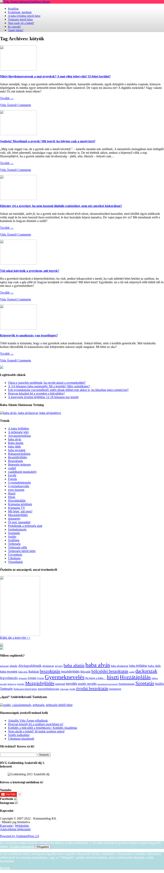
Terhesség (14, 543)
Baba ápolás (15, 443)
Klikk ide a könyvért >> (15, 637)
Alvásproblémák (30, 666)
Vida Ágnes (7, 105)
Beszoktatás (15, 461)
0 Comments (23, 105)
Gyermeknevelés (18, 486)
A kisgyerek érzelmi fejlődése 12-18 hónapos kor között (43, 397)
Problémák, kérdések (20, 12)
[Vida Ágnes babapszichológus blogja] (25, 1)
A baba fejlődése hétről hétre (24, 15)
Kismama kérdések (20, 504)
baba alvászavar (119, 665)
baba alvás (14, 439)
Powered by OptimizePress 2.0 (19, 836)
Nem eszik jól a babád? (21, 23)
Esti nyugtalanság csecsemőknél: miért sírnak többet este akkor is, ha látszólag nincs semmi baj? (68, 390)
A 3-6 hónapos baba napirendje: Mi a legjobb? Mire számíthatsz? (49, 386)
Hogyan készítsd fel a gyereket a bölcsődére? (36, 393)
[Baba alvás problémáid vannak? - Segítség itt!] (30, 413)
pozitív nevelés (87, 683)
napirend (60, 683)
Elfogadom (43, 846)
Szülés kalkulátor (19, 735)
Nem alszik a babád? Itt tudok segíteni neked (36, 731)
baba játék (14, 446)
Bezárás (5, 868)
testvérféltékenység (48, 688)
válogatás (64, 689)
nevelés (71, 683)
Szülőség (13, 540)
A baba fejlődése (18, 428)
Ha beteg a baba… (95, 678)
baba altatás (74, 665)
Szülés (12, 536)
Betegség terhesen (19, 464)
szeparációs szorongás (107, 684)
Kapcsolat (6, 825)
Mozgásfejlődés (18, 515)
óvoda (72, 689)
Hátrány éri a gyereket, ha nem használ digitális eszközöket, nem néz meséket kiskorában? (61, 206)
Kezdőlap (13, 8)
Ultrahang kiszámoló (21, 738)
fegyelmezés (9, 678)
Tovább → (7, 98)
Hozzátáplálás (17, 500)
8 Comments (23, 360)
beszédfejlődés (70, 671)
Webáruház (22, 825)
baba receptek (16, 450)
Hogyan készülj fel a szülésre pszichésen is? (35, 724)
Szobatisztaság (17, 529)
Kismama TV (16, 507)
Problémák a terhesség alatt (25, 525)
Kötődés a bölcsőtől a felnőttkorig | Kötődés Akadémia (42, 727)
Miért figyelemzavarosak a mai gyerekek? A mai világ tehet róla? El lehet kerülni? (55, 76)
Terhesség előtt (17, 547)
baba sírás (23, 671)
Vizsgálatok (15, 562)
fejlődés (32, 678)
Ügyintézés (15, 554)
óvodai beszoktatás (92, 688)
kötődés (20, 684)
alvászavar (48, 665)
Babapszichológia (19, 453)
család (12, 468)
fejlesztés (23, 678)
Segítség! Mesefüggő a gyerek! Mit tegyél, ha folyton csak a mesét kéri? (47, 141)
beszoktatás (50, 671)
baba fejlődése (138, 666)
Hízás (11, 497)
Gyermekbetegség (19, 482)
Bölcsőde (85, 671)
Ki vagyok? (14, 26)
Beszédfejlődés (17, 457)
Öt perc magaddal (19, 522)
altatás (13, 665)
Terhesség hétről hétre (20, 19)
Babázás (33, 671)
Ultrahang (14, 558)
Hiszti (11, 493)
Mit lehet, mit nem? (20, 511)
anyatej (59, 665)
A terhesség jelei (18, 432)
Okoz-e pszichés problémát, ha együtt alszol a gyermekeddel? (47, 382)
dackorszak (146, 671)
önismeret (14, 518)
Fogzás (12, 479)
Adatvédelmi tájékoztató (15, 829)
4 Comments (23, 299)
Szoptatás (14, 533)
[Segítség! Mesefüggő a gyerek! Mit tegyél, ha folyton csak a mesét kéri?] (18, 134)
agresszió (4, 666)
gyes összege (16, 489)
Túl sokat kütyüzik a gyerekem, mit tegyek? (29, 270)
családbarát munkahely (22, 471)
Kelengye (12, 684)
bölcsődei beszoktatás (109, 671)
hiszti (113, 677)
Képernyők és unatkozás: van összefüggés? (29, 335)
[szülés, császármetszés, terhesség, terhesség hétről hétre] (36, 705)
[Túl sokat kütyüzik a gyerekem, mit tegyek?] (18, 263)
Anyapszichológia (19, 435)
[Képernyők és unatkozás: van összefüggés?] (18, 328)
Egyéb (12, 475)
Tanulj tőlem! (15, 30)
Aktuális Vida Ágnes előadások (28, 720)
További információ (22, 846)
